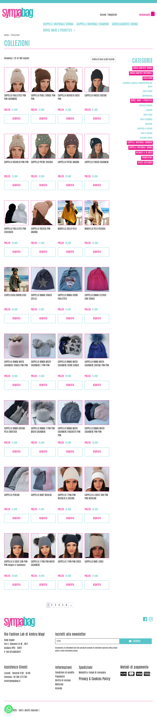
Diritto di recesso (63, 680)
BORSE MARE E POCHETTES (57, 30)
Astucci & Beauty (145, 105)
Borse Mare (148, 115)
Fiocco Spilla (147, 91)
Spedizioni (85, 668)
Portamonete (147, 96)
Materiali (59, 684)
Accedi (103, 15)
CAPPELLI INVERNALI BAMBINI (93, 24)
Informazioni (63, 668)
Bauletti (149, 110)
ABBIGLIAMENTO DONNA (125, 24)
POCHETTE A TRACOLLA (145, 129)
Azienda (58, 688)
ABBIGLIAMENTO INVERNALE (141, 73)
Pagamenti (60, 676)
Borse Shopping (146, 119)
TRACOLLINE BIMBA (146, 138)
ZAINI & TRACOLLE (146, 133)
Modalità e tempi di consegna (92, 672)
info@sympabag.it (42, 4)
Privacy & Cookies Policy (94, 679)
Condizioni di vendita (64, 672)
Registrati (112, 15)
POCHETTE (148, 124)
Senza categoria (145, 163)
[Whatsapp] (8, 709)
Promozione (147, 157)
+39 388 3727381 (15, 4)
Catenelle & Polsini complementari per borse (137, 85)
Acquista (16, 119)
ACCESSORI (147, 78)
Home (6, 35)
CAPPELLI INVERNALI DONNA (58, 24)
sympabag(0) (144, 15)
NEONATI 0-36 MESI (144, 153)
